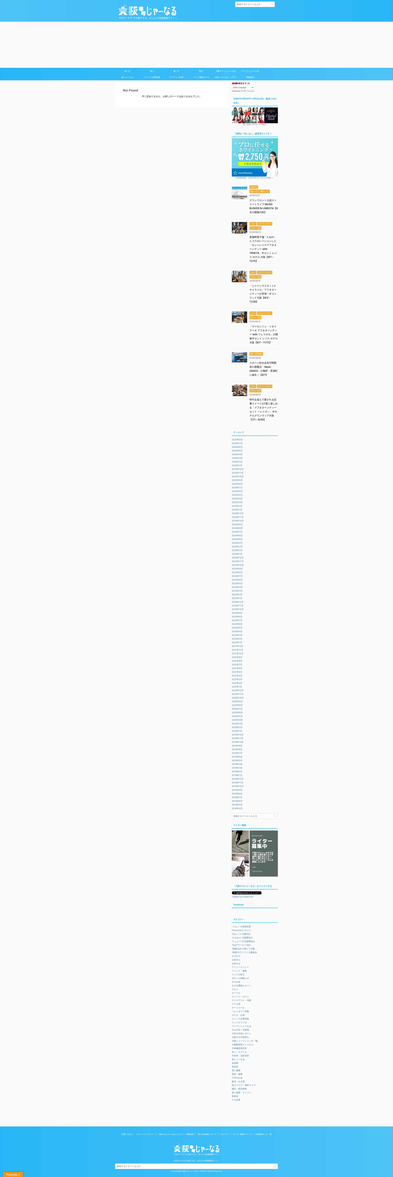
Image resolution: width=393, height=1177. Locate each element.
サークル (236, 993)
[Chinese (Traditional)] (236, 83)
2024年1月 (237, 554)
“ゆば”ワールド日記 (241, 945)
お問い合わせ (126, 1134)
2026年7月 (237, 443)
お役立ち (236, 959)
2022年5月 (237, 627)
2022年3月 (237, 635)
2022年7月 (237, 620)
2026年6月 (237, 447)
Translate (250, 91)
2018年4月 (237, 808)
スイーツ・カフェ (240, 996)
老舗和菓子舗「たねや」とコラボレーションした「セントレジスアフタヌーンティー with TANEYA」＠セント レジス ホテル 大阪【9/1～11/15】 (263, 248)
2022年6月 (237, 624)
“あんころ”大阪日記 (241, 934)
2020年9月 (237, 701)
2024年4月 (237, 542)
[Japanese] (245, 83)
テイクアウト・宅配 (241, 1000)
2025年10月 (238, 476)
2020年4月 (237, 719)
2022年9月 (237, 613)
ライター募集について (242, 1134)
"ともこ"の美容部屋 (241, 926)
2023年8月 (237, 572)
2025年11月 (237, 472)
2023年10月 (238, 565)
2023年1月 (237, 598)
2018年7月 (237, 797)
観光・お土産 (238, 1081)
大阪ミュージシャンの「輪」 (246, 1040)
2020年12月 (238, 690)
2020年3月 (237, 723)
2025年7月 (237, 487)
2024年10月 (238, 520)
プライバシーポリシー (145, 1134)
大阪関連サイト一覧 (263, 1134)
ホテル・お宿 (238, 1015)
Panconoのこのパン (241, 930)
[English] (239, 83)
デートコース (238, 1007)
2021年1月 (237, 686)
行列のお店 (237, 1077)
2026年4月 (237, 454)
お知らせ (236, 963)
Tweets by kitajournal (242, 896)
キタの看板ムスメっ (241, 985)
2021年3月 (237, 679)
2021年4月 (237, 675)
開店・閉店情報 (239, 1088)
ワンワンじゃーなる (250, 71)
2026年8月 (237, 439)
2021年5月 (237, 672)
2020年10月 (238, 697)
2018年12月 (237, 778)
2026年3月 (237, 458)
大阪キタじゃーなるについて (171, 1134)
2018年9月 (237, 790)
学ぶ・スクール (239, 1052)
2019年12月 (237, 734)
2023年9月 (237, 568)
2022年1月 (237, 642)
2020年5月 (237, 716)
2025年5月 (237, 495)
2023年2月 (237, 594)
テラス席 (236, 1004)
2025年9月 (237, 480)
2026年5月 (237, 450)
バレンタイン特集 (240, 1011)
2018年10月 (238, 786)
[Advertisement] (196, 44)
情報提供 (250, 77)
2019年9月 (237, 745)
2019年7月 (237, 753)
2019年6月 (237, 756)
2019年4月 (237, 764)
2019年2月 (237, 771)
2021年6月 (237, 668)
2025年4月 (237, 498)
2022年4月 (237, 631)
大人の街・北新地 (240, 1029)
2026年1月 (237, 465)
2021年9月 (237, 657)
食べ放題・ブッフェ (241, 1092)
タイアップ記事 (176, 77)
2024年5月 (237, 539)
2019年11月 (237, 738)
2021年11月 (237, 649)
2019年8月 (237, 749)
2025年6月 (237, 491)
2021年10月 (237, 653)
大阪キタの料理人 (240, 1037)
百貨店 (235, 1066)
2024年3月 (237, 546)
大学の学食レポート (241, 1033)
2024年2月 (237, 550)
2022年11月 (237, 605)
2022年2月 (237, 638)
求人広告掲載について (207, 1134)
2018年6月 (237, 801)
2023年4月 (237, 587)
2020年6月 (237, 712)
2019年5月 (237, 760)
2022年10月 (238, 609)
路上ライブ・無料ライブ (243, 1085)
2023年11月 (237, 561)
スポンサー (224, 1134)
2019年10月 (238, 742)
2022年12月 (237, 601)
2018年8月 (237, 793)
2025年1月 (237, 509)
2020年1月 (237, 731)
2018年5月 (237, 804)
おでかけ (236, 956)
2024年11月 (237, 517)
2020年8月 (237, 705)
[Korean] (248, 83)
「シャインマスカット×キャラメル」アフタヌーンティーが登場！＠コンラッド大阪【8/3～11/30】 (262, 293)
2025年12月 (238, 469)
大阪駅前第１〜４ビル (242, 1044)
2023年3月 (237, 590)
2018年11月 (237, 782)
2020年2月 (237, 727)
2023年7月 (237, 576)
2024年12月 (238, 513)
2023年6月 (237, 579)
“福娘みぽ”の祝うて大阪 (243, 948)
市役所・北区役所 (240, 1055)
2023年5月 (237, 583)
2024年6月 (237, 535)
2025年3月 (237, 502)
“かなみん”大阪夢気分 (242, 937)
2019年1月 (237, 775)
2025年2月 (237, 506)
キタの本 (236, 981)
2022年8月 (237, 616)
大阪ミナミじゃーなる (226, 71)
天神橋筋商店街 (239, 1048)
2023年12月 (238, 557)
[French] (242, 83)
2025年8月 (237, 483)
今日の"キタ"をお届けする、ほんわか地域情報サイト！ (196, 1160)
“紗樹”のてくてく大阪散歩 (244, 952)
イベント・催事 (239, 970)
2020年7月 (237, 708)
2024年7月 (237, 531)
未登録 (235, 1063)
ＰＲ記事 (236, 1099)
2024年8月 (237, 528)
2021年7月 (237, 664)
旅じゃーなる (127, 77)
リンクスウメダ (239, 1022)
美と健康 (236, 1070)
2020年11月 (237, 694)
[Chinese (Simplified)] (233, 83)
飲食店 (235, 1096)
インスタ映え (238, 974)
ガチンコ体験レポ (240, 978)
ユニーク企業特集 (152, 77)
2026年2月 (237, 461)
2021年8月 (237, 660)
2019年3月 (237, 767)
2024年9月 (237, 524)
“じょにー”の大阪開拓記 (243, 941)
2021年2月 (237, 683)
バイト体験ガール (201, 77)
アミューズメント (240, 967)
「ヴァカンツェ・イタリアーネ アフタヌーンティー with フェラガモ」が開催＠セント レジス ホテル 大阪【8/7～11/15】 (263, 334)
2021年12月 (237, 646)
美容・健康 (237, 1074)
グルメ (235, 989)
